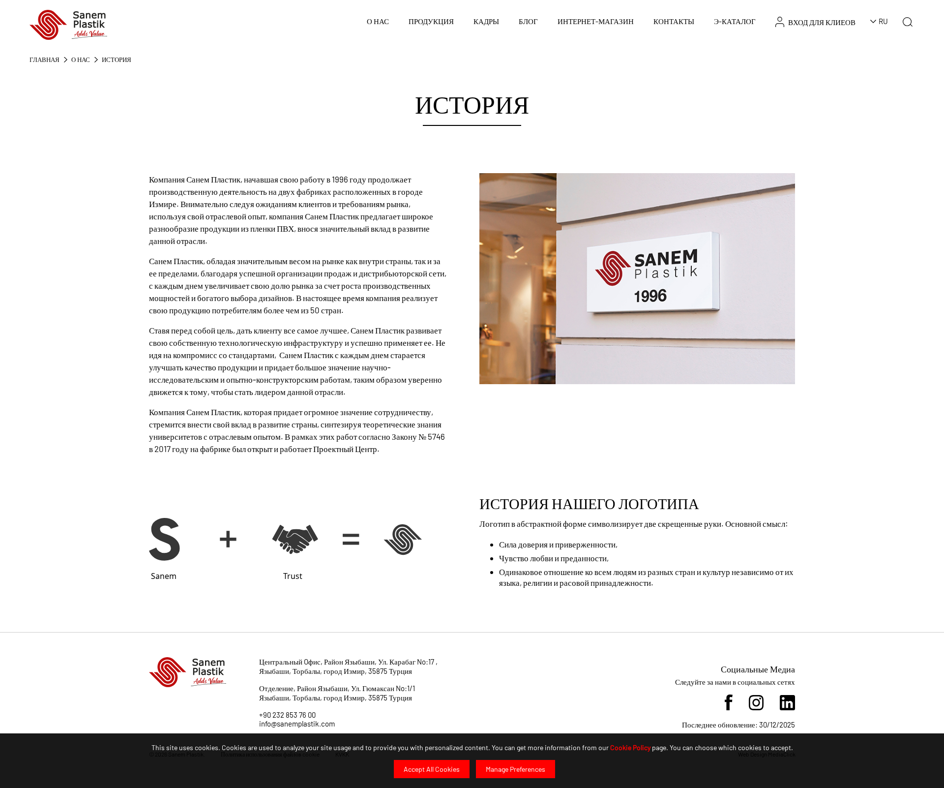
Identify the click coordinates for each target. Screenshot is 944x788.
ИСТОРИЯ (116, 59)
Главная (44, 59)
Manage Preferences (515, 769)
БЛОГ (528, 21)
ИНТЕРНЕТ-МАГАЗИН (596, 21)
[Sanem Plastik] (68, 24)
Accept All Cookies (432, 769)
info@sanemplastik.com (297, 723)
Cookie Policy (630, 747)
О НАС (378, 21)
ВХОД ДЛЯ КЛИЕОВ (822, 22)
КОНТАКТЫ (673, 21)
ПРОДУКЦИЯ (431, 21)
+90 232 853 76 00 (287, 714)
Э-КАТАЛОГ (735, 21)
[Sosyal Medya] (728, 701)
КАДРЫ (486, 21)
